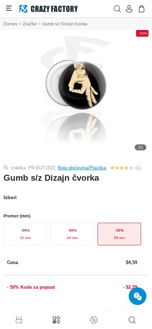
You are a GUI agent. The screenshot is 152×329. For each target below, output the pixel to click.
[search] (132, 320)
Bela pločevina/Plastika (82, 168)
